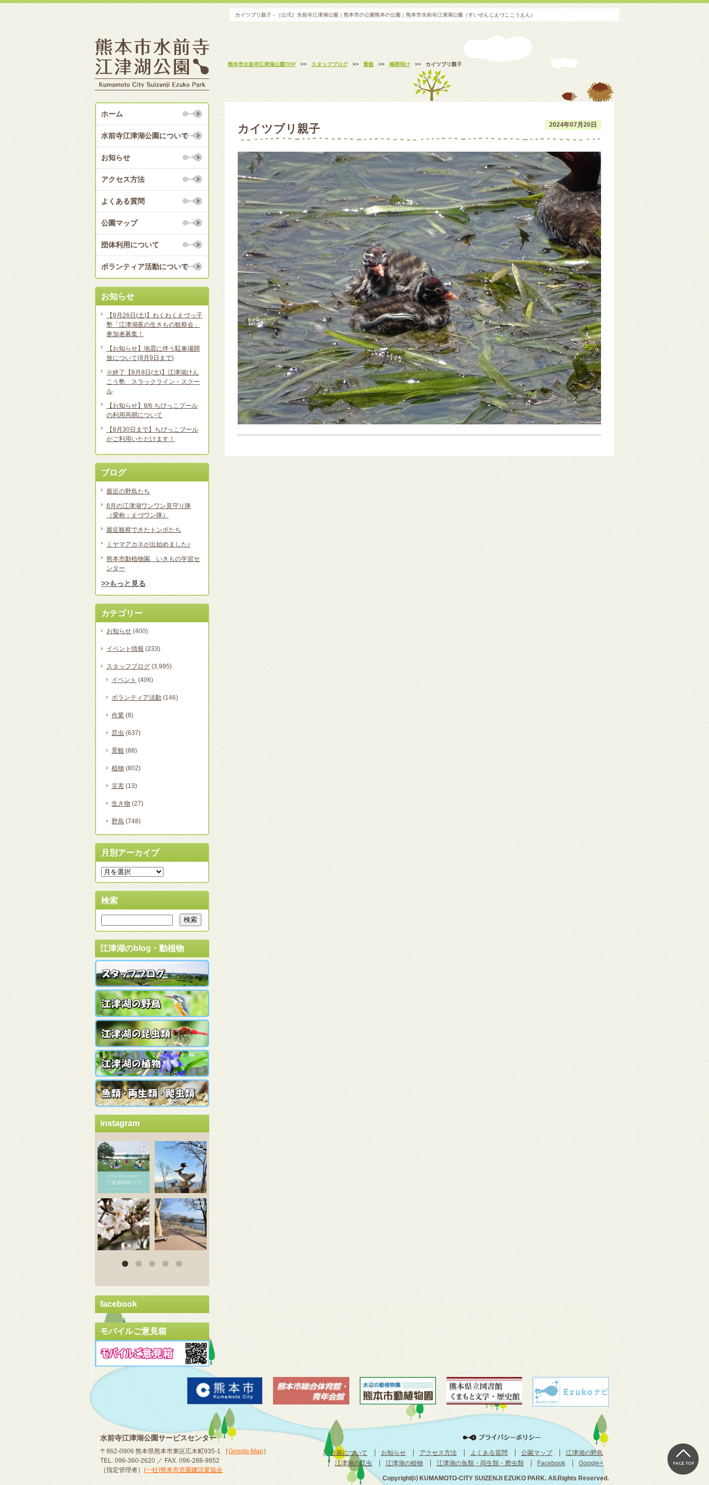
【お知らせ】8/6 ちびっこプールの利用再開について (152, 410)
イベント (124, 680)
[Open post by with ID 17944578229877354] (181, 1224)
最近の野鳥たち (128, 491)
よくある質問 (123, 201)
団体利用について (130, 244)
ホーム (112, 114)
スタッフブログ (128, 666)
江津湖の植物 (404, 1463)
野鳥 (118, 821)
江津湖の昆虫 (353, 1463)
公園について (348, 1452)
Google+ (591, 1463)
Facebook (551, 1463)
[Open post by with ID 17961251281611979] (123, 1167)
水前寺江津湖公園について (144, 135)
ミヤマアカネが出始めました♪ (148, 544)
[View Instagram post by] (143, 1187)
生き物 (121, 803)
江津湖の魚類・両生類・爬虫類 (480, 1463)
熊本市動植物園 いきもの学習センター (153, 563)
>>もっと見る (123, 583)
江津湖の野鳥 (584, 1452)
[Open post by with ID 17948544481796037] (123, 1224)
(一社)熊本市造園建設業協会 (183, 1470)
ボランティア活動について (144, 266)
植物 (118, 768)
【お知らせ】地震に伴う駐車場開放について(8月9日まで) (153, 353)
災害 (118, 786)
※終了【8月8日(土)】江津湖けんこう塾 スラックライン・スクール (153, 382)
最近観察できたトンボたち (143, 529)
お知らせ (115, 157)
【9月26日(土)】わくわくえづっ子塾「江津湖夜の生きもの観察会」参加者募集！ (154, 325)
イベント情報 (125, 648)
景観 (118, 750)
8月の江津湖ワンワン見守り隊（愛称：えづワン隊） (148, 510)
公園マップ (119, 223)
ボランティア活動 (136, 697)
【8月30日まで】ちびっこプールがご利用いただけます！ (152, 434)
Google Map (245, 1451)
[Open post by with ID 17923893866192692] (181, 1167)
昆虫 (118, 733)
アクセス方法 (123, 179)
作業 (118, 715)
